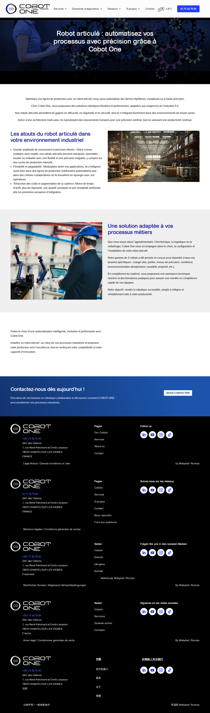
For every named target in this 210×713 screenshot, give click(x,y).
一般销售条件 (42, 704)
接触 (98, 696)
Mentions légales (32, 529)
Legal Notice (30, 463)
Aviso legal (29, 640)
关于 (98, 687)
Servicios (99, 616)
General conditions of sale (55, 463)
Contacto (99, 630)
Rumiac (195, 463)
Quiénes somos (103, 623)
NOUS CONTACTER (178, 393)
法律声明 (28, 704)
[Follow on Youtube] (152, 434)
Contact (149, 8)
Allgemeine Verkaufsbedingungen (67, 585)
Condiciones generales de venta (56, 640)
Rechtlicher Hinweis (34, 585)
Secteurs (113, 8)
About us (99, 446)
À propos (131, 8)
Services (59, 8)
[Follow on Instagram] (161, 434)
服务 (98, 678)
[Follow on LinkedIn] (143, 434)
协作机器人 (102, 669)
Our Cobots (101, 432)
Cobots (44, 8)
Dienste (98, 557)
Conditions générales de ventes (62, 529)
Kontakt (98, 571)
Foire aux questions (105, 522)
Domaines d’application (85, 8)
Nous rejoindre (102, 515)
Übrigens (99, 564)
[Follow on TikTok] (169, 434)
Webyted (184, 463)
